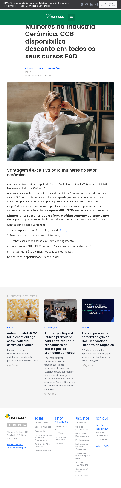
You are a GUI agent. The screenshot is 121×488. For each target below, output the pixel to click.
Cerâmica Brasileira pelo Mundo (82, 456)
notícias (102, 418)
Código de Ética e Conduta (43, 445)
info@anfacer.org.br (16, 447)
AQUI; (63, 230)
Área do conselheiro (102, 434)
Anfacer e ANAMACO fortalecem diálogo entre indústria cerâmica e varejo (22, 339)
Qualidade (80, 423)
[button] (71, 17)
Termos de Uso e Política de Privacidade (43, 437)
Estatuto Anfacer (43, 451)
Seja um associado (108, 4)
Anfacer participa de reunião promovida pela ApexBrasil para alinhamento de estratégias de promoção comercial (59, 343)
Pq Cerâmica (82, 440)
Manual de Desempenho (82, 434)
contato (102, 445)
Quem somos (41, 423)
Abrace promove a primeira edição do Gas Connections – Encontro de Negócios (98, 339)
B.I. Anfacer (101, 439)
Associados (40, 431)
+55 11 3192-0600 (15, 444)
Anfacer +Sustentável (82, 463)
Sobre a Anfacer (43, 427)
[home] (55, 15)
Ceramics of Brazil (81, 470)
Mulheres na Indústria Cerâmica (81, 446)
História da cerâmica (60, 438)
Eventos (59, 443)
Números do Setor (61, 427)
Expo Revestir (82, 475)
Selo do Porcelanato (81, 428)
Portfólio (59, 433)
